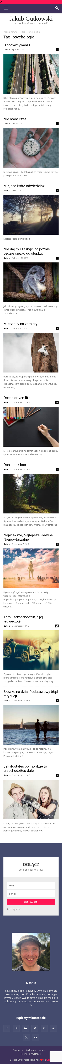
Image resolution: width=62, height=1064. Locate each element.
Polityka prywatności (31, 1053)
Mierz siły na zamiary (20, 324)
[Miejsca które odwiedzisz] (31, 215)
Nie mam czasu (15, 119)
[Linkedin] (25, 1028)
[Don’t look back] (31, 493)
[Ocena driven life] (31, 426)
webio (49, 1059)
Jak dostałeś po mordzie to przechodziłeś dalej (25, 768)
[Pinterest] (34, 1028)
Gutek (6, 49)
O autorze (18, 1050)
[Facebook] (6, 1028)
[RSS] (44, 1028)
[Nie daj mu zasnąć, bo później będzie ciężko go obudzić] (31, 282)
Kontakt (42, 1050)
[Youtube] (35, 1037)
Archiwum (31, 1050)
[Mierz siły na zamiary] (31, 352)
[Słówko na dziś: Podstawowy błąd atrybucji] (31, 725)
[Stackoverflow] (53, 1028)
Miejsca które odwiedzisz (24, 186)
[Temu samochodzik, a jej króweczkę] (31, 650)
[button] (5, 8)
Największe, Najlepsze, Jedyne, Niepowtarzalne (28, 537)
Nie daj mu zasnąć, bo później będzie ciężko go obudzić (27, 251)
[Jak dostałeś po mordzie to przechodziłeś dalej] (31, 799)
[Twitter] (26, 1037)
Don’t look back (15, 465)
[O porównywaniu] (31, 74)
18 (57, 402)
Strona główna (10, 31)
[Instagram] (16, 1028)
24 (57, 626)
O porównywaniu (16, 45)
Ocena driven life (16, 398)
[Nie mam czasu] (31, 148)
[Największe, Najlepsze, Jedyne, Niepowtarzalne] (31, 568)
